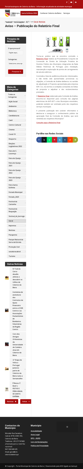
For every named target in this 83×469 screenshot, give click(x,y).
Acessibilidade (36, 431)
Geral (11, 221)
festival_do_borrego (17, 216)
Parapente (13, 235)
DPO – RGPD (35, 438)
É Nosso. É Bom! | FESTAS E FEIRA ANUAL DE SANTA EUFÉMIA (18, 390)
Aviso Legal (35, 434)
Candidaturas (14, 116)
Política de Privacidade (39, 446)
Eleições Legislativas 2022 (15, 144)
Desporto (12, 139)
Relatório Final (42, 59)
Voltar (24, 401)
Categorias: (12, 59)
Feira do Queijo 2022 (15, 171)
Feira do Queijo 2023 (15, 178)
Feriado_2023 (14, 197)
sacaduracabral (15, 251)
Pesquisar (15, 71)
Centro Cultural (15, 125)
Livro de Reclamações (39, 442)
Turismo (12, 256)
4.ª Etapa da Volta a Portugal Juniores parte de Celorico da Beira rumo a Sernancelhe (18, 369)
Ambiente (12, 106)
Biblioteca (12, 111)
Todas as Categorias (12, 95)
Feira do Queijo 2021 (15, 164)
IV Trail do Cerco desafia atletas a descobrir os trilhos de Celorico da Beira (17, 278)
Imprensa (12, 225)
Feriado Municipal (15, 192)
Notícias (12, 230)
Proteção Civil (14, 247)
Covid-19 (12, 134)
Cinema (11, 129)
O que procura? (14, 48)
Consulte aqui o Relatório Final (48, 123)
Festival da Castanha (13, 202)
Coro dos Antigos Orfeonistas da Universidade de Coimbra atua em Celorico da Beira (18, 344)
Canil (10, 120)
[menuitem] (8, 13)
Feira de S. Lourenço (13, 152)
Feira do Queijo (15, 158)
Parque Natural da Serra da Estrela (16, 240)
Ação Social (13, 101)
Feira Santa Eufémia (13, 186)
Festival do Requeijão (13, 210)
